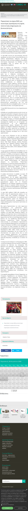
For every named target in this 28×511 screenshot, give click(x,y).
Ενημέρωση (6, 465)
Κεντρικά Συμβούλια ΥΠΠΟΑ (8, 473)
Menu (24, 4)
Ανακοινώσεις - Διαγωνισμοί (8, 470)
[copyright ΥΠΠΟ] (8, 34)
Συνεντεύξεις (5, 468)
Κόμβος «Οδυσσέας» (7, 443)
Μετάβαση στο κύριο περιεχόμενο (7, 2)
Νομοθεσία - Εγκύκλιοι (7, 434)
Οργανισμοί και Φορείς (7, 433)
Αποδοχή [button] (7, 508)
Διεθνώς (4, 448)
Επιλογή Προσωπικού (7, 472)
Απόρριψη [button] (20, 508)
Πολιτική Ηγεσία (6, 429)
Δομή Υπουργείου (6, 431)
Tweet (17, 350)
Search (16, 4)
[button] (14, 505)
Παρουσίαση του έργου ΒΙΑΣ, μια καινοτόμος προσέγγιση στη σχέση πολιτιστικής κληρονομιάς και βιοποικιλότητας (13, 325)
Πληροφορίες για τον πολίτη (8, 456)
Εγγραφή (25, 9)
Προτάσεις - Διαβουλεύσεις (8, 455)
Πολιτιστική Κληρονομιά (7, 441)
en (14, 4)
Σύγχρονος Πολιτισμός (7, 445)
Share (6, 350)
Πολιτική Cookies (5, 503)
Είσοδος (21, 9)
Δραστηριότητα (7, 440)
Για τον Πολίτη (7, 453)
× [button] (26, 489)
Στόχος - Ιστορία (6, 428)
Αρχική (2, 13)
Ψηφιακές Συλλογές (6, 446)
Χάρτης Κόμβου (5, 460)
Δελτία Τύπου (5, 467)
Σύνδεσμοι (4, 458)
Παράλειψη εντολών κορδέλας (7, 0)
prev (1, 411)
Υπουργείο (6, 426)
